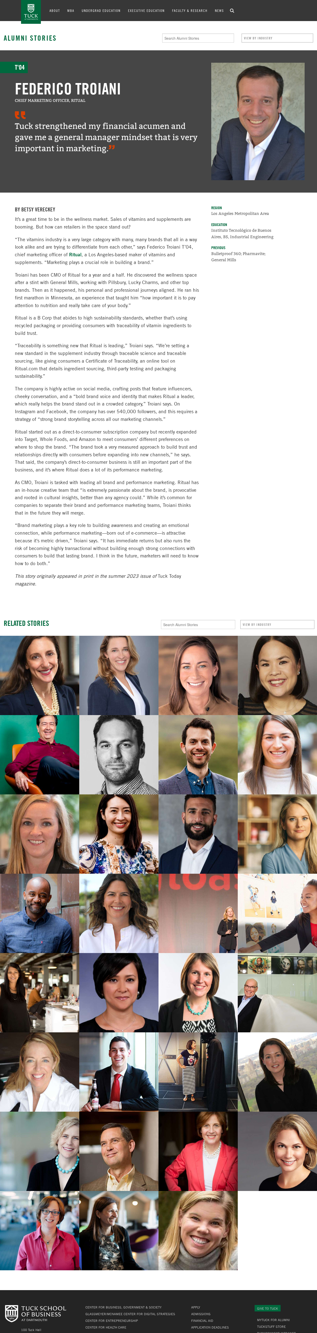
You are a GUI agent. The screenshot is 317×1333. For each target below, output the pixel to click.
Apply (195, 1307)
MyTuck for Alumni (273, 1320)
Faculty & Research (190, 10)
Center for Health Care (105, 1327)
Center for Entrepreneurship (111, 1321)
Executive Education (146, 10)
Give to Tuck (267, 1308)
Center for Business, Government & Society (123, 1307)
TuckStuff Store (271, 1327)
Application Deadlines (210, 1327)
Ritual (75, 254)
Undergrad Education (101, 10)
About (55, 10)
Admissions (201, 1314)
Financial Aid (202, 1321)
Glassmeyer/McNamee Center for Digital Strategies (130, 1314)
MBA (70, 10)
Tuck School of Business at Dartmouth (31, 12)
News (219, 10)
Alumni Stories (30, 37)
